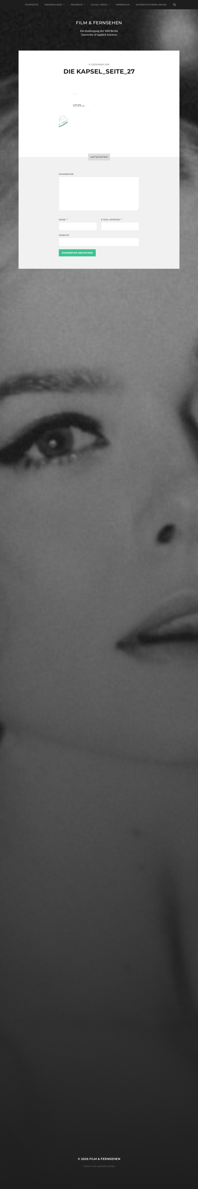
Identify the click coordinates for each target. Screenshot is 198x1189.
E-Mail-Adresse (111, 219)
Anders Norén (106, 1166)
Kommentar (66, 174)
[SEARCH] (174, 4)
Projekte (76, 4)
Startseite (31, 4)
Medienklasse (53, 4)
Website (64, 235)
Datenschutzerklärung (151, 4)
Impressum (122, 4)
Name (63, 219)
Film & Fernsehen (99, 22)
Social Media (99, 4)
